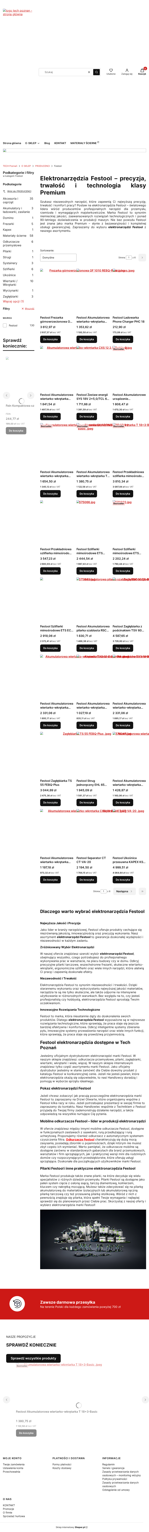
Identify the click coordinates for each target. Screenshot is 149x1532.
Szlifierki (18, 269)
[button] (96, 72)
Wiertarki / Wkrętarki (18, 282)
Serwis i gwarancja (113, 1468)
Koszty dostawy (62, 1468)
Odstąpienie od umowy (116, 1489)
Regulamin (108, 1464)
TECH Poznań (10, 166)
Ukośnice (18, 275)
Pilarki (18, 251)
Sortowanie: (47, 250)
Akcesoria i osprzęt (18, 200)
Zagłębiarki (18, 296)
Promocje (8, 1508)
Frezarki (18, 224)
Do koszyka (16, 430)
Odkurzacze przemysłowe (18, 243)
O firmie (7, 1512)
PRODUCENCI (42, 166)
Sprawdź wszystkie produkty (33, 1358)
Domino (18, 218)
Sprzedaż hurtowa (14, 1516)
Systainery (18, 263)
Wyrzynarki (18, 290)
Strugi (18, 257)
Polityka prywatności (114, 1478)
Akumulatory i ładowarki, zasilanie (18, 210)
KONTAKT (9, 1505)
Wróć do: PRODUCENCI (19, 191)
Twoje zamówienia (14, 1464)
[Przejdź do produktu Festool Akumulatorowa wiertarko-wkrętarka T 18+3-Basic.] (61, 1385)
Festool (13, 325)
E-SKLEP (26, 166)
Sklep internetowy (70, 1527)
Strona (121, 257)
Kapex (18, 229)
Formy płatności (62, 1464)
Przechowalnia (11, 1471)
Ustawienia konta (13, 1468)
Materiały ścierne (18, 235)
